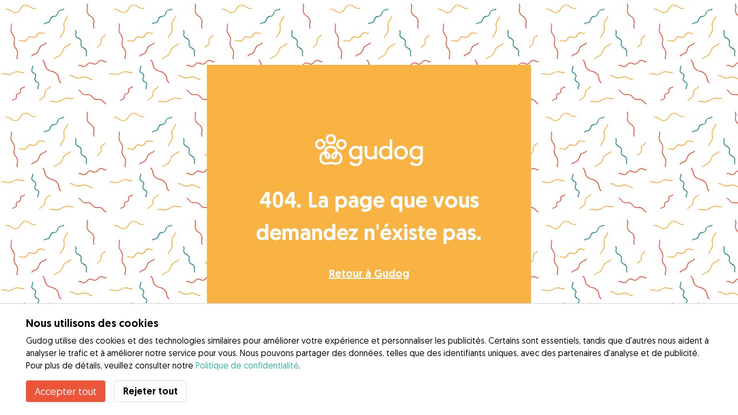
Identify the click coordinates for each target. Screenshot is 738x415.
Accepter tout (66, 391)
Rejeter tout (150, 391)
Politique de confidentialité (247, 365)
